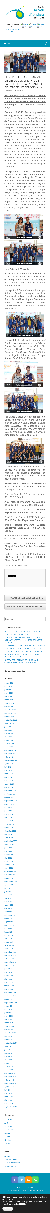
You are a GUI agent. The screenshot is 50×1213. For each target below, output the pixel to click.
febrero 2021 (9, 905)
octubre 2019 (9, 959)
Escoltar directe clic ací (12, 30)
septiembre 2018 (10, 1002)
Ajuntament (8, 1126)
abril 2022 (8, 858)
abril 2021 (8, 898)
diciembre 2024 (10, 750)
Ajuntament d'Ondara (28, 1190)
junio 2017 (8, 1053)
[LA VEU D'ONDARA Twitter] (21, 1179)
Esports (25, 565)
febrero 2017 (9, 1066)
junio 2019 (8, 972)
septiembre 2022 (10, 841)
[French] (25, 27)
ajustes (22, 1204)
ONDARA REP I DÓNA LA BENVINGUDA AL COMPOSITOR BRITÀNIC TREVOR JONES (21, 661)
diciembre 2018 (10, 992)
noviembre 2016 (10, 1076)
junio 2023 (8, 811)
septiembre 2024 (10, 760)
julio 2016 (8, 1090)
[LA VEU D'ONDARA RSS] (28, 1179)
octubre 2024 (9, 757)
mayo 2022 (8, 854)
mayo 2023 (8, 814)
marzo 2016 (8, 1103)
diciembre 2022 (10, 831)
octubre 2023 (9, 797)
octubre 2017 (9, 1039)
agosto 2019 (9, 965)
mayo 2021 (8, 895)
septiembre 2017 (10, 1043)
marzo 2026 (8, 699)
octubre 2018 (9, 999)
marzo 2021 (8, 901)
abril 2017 (8, 1059)
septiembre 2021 (10, 881)
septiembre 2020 (10, 921)
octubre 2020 (9, 918)
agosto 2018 (9, 1006)
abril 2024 (8, 777)
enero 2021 (8, 908)
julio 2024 (8, 767)
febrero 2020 (9, 945)
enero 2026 (8, 706)
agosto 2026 (9, 683)
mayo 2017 (8, 1056)
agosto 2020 (9, 925)
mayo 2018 (8, 1016)
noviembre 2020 (10, 915)
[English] (41, 24)
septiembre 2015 (10, 1107)
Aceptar (8, 1209)
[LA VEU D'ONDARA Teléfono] (35, 1179)
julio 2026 (8, 686)
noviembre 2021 (10, 874)
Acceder (7, 1156)
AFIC (6, 1123)
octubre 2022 (9, 837)
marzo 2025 (8, 740)
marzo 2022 (8, 861)
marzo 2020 (8, 942)
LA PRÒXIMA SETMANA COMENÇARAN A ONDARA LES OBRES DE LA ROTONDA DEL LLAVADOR (24, 647)
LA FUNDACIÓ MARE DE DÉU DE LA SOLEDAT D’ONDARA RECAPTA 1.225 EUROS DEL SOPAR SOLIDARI (23, 640)
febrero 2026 (9, 703)
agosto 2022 (9, 844)
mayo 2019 (8, 975)
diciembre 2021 (10, 871)
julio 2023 (8, 807)
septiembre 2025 (10, 720)
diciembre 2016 (10, 1073)
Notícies (7, 1140)
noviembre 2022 (10, 834)
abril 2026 (8, 696)
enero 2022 (8, 868)
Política (7, 1143)
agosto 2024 (9, 763)
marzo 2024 (8, 780)
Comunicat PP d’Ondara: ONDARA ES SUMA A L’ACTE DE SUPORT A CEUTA (22, 632)
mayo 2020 (8, 935)
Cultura (7, 1133)
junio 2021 (8, 891)
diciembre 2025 (10, 710)
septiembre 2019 (10, 962)
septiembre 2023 (10, 800)
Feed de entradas (10, 1159)
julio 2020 (8, 928)
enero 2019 (8, 989)
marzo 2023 (8, 821)
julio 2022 (8, 847)
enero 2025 (8, 747)
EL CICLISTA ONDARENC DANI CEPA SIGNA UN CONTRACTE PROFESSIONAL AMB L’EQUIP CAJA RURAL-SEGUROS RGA (24, 654)
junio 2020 (8, 932)
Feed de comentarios (12, 1162)
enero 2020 (8, 948)
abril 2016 (8, 1100)
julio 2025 (8, 726)
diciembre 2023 (10, 790)
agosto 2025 (9, 723)
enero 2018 (8, 1029)
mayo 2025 (8, 733)
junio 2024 (8, 770)
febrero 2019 (9, 985)
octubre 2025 (9, 716)
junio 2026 (8, 689)
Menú (10, 43)
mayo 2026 (8, 693)
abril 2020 (8, 938)
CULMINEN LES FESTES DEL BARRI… (25, 597)
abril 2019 (8, 979)
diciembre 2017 (10, 1033)
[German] (33, 27)
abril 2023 (8, 817)
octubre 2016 (9, 1080)
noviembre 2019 (10, 955)
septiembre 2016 (10, 1083)
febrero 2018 (9, 1026)
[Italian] (40, 27)
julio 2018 (8, 1009)
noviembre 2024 (10, 753)
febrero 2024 (9, 784)
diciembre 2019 (10, 952)
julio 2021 (8, 888)
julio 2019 (8, 969)
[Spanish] (33, 24)
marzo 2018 (8, 1022)
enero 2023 (8, 827)
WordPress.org (10, 1166)
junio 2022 (8, 851)
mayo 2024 (8, 773)
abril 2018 (8, 1019)
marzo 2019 (8, 982)
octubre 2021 (9, 878)
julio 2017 (8, 1049)
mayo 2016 (8, 1096)
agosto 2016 (9, 1086)
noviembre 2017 (10, 1036)
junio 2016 (8, 1093)
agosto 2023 (9, 804)
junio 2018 (8, 1012)
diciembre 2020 (10, 911)
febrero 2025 (9, 743)
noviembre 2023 (10, 794)
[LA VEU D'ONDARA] (25, 12)
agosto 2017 (9, 1046)
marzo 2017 (8, 1063)
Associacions (9, 1129)
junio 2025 (8, 730)
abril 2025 (8, 736)
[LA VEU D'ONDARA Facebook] (14, 1179)
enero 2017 (8, 1070)
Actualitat (18, 565)
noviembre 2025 (10, 713)
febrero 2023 (9, 824)
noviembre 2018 (10, 995)
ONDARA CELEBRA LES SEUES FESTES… (27, 606)
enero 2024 (8, 787)
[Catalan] (24, 24)
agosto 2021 (9, 885)
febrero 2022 (9, 864)
